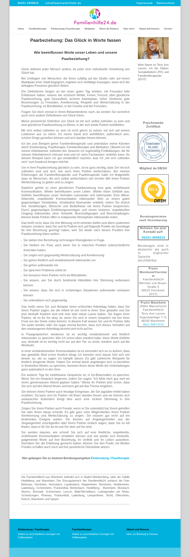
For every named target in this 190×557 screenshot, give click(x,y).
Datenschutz (166, 3)
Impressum (145, 3)
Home (21, 28)
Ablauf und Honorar (149, 28)
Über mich (128, 28)
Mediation (90, 28)
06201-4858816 (28, 3)
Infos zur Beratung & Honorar (142, 534)
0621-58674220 (153, 324)
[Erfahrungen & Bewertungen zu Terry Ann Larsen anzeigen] (153, 115)
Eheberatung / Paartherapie (65, 28)
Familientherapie (37, 28)
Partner (168, 28)
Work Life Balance (109, 28)
